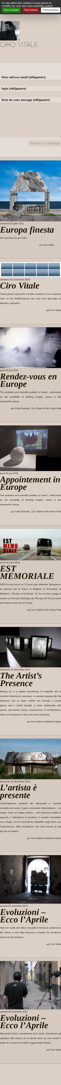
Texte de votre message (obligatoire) (25, 100)
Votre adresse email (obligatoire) (23, 77)
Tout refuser (31, 10)
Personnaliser (51, 10)
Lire (4, 252)
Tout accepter (11, 10)
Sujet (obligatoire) (13, 88)
